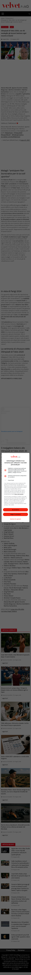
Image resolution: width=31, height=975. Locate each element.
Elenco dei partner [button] (18, 494)
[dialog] (15, 487)
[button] (15, 480)
